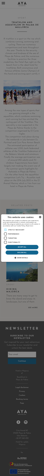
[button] (22, 257)
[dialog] (22, 238)
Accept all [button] (22, 247)
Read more (29, 226)
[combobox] (40, 217)
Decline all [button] (22, 252)
